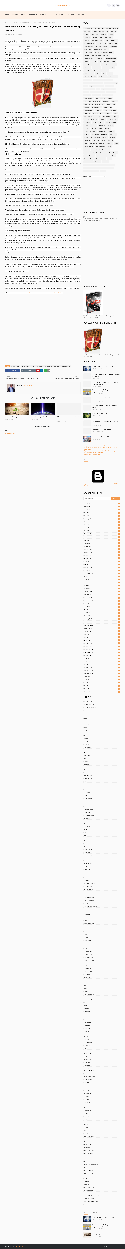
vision (109, 158)
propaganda (102, 125)
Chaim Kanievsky (103, 46)
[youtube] (118, 5)
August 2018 (101, 558)
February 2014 (101, 667)
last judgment (106, 101)
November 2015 (101, 625)
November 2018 (101, 555)
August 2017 (101, 576)
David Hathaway (88, 52)
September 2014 (101, 652)
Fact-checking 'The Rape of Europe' (102, 437)
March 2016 (101, 616)
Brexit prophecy (113, 43)
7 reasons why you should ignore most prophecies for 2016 (102, 391)
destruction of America (107, 52)
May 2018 (101, 564)
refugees (86, 137)
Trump (113, 155)
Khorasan (109, 98)
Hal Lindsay (97, 79)
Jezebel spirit (94, 92)
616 (85, 31)
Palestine (115, 116)
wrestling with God (108, 168)
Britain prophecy (88, 46)
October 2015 (101, 628)
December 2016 (101, 594)
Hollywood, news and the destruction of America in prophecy (68, 418)
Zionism (103, 171)
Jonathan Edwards (107, 95)
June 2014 (101, 661)
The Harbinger (105, 149)
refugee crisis (113, 134)
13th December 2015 (99, 28)
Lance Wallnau (96, 101)
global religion (88, 79)
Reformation (104, 134)
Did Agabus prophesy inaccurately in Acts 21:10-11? (105, 422)
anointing (103, 34)
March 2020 (101, 546)
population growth (112, 119)
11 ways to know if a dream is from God (103, 366)
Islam (111, 86)
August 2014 (101, 655)
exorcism (96, 64)
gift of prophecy (26, 366)
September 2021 (101, 522)
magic (108, 104)
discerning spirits (96, 55)
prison (86, 125)
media (105, 110)
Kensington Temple (37, 366)
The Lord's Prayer (13, 22)
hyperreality (100, 86)
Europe (90, 64)
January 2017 (101, 591)
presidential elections (111, 122)
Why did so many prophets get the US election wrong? (105, 406)
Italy (103, 89)
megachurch (112, 110)
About (110, 1246)
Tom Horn (91, 155)
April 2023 (101, 506)
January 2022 (101, 519)
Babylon (107, 40)
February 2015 (101, 643)
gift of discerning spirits (90, 76)
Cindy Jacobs (87, 49)
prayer (94, 122)
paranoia (86, 119)
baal (101, 40)
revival (103, 140)
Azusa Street (95, 40)
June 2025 (101, 503)
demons (97, 52)
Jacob (108, 89)
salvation (101, 143)
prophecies (110, 125)
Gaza (104, 73)
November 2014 (101, 649)
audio (110, 37)
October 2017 (101, 570)
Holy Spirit (92, 86)
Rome (85, 143)
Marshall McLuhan (88, 110)
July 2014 (101, 658)
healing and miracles (107, 79)
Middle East (87, 113)
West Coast (105, 161)
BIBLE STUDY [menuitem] (59, 14)
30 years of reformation (112, 28)
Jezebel (86, 92)
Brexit (104, 43)
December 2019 (101, 549)
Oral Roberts (97, 116)
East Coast (93, 61)
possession (87, 122)
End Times (106, 61)
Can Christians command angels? (101, 429)
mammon (86, 107)
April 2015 (101, 640)
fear (113, 67)
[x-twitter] (113, 5)
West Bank (97, 161)
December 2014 (101, 646)
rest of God (105, 137)
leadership (87, 104)
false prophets (106, 67)
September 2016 (101, 601)
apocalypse (87, 37)
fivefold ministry (15, 366)
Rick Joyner (110, 140)
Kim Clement (87, 101)
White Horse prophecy (90, 164)
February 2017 (101, 588)
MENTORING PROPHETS (63, 5)
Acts (107, 31)
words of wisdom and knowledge (92, 168)
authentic (86, 40)
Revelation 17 (96, 140)
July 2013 (101, 679)
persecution (102, 119)
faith (103, 64)
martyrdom (98, 110)
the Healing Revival (89, 152)
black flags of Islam (89, 43)
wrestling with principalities (91, 171)
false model (87, 67)
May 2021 (101, 531)
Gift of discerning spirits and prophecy (41, 417)
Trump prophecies (89, 158)
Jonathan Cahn (96, 95)
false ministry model (111, 64)
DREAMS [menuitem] (15, 14)
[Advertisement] (101, 194)
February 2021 (101, 534)
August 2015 (101, 631)
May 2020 (101, 540)
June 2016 (101, 607)
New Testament (107, 113)
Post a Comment (10, 433)
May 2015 (101, 637)
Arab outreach (103, 37)
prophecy (56, 366)
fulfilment (98, 73)
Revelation (112, 137)
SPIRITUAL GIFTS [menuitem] (46, 14)
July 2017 (101, 579)
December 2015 (101, 622)
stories (109, 146)
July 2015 (101, 634)
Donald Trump (99, 58)
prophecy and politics (97, 128)
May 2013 (101, 686)
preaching (100, 122)
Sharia (116, 143)
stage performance (100, 146)
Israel (98, 89)
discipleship (106, 55)
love (103, 104)
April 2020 (101, 543)
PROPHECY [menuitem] (33, 14)
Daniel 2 (106, 49)
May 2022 (101, 513)
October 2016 (101, 598)
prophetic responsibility (90, 131)
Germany (110, 73)
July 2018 (101, 561)
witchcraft (111, 164)
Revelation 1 (87, 140)
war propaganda (88, 161)
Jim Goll (102, 92)
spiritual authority (88, 146)
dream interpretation (111, 58)
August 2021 (101, 525)
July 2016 (101, 604)
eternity (113, 61)
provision (111, 131)
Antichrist (110, 34)
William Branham (102, 164)
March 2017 (101, 585)
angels (92, 34)
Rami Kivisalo (95, 134)
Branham (98, 43)
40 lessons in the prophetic (99, 413)
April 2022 (101, 516)
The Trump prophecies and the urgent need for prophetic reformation (105, 383)
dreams (86, 61)
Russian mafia (93, 143)
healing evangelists (89, 83)
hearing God (99, 83)
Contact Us (117, 1246)
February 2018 (101, 567)
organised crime (107, 116)
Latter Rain (114, 101)
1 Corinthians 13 (88, 28)
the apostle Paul (96, 149)
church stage (113, 46)
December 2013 (101, 670)
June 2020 (101, 537)
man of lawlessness (96, 107)
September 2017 (101, 573)
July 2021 (101, 528)
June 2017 (101, 582)
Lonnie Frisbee (96, 104)
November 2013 (101, 673)
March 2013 (101, 689)
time (85, 155)
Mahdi (113, 104)
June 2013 (101, 682)
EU (85, 64)
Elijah (100, 61)
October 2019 (101, 552)
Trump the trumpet (100, 158)
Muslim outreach (97, 113)
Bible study (114, 40)
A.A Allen (101, 31)
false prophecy (96, 67)
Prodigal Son (93, 125)
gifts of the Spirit (113, 76)
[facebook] (109, 5)
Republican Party (95, 137)
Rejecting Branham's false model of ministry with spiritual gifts (106, 375)
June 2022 (101, 509)
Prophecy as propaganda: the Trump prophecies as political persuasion (105, 399)
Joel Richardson (111, 92)
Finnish (96, 70)
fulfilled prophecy (88, 73)
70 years (95, 31)
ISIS (107, 86)
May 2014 (101, 664)
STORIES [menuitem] (81, 14)
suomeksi (86, 149)
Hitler (85, 86)
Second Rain (109, 143)
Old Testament (88, 116)
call (96, 46)
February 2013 (101, 692)
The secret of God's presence (13, 417)
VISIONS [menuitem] (23, 14)
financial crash (88, 70)
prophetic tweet (103, 131)
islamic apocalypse (89, 89)
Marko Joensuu (9, 34)
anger (97, 34)
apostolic (95, 37)
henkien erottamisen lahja (111, 83)
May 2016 (101, 610)
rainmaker (86, 134)
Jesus (113, 89)
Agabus (86, 34)
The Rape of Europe (112, 152)
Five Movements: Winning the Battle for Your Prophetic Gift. (44, 293)
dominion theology (89, 58)
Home (6, 22)
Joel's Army (87, 95)
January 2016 (101, 619)
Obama (115, 113)
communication (98, 49)
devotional (87, 55)
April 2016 (101, 613)
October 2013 (101, 676)
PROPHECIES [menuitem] (71, 14)
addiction (113, 31)
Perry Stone (94, 119)
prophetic (107, 128)
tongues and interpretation (103, 155)
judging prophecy (88, 98)
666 (89, 31)
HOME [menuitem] (7, 14)
